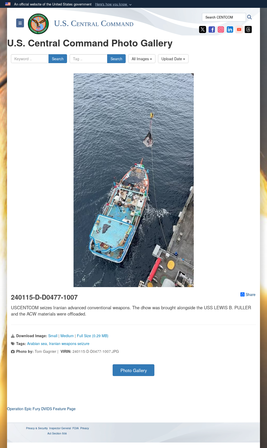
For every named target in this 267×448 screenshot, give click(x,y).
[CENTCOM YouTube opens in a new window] (239, 29)
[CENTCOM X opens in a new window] (202, 29)
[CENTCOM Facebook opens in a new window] (212, 29)
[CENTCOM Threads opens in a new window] (248, 29)
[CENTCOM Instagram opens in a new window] (221, 29)
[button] (114, 4)
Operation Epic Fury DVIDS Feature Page (41, 408)
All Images (141, 58)
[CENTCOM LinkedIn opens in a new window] (230, 29)
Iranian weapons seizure (69, 343)
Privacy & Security (37, 428)
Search (58, 58)
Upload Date (172, 58)
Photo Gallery (133, 370)
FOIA (75, 428)
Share (251, 294)
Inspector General (60, 428)
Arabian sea (37, 343)
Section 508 (59, 433)
